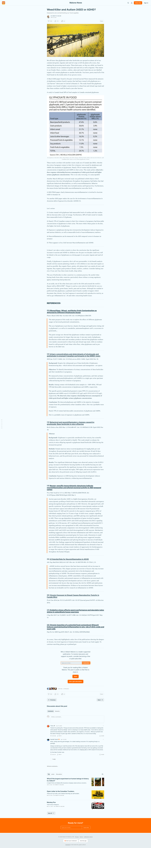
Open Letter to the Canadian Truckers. (61, 791)
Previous (52, 700)
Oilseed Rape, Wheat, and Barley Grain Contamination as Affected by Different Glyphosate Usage (72, 311)
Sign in (146, 3)
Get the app (83, 840)
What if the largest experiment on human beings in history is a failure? (68, 780)
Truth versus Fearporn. (53, 804)
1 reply (54, 759)
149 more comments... (52, 766)
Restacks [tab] (57, 711)
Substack (67, 844)
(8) (48, 625)
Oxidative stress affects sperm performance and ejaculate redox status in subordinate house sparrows (75, 611)
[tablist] (53, 711)
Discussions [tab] (59, 774)
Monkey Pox (51, 802)
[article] (75, 782)
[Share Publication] (131, 2)
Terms (81, 837)
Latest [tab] (52, 774)
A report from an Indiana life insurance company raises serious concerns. (67, 783)
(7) (48, 610)
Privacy (77, 837)
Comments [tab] (50, 711)
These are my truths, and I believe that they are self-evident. (63, 793)
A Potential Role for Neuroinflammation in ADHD (69, 559)
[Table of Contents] (2, 424)
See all (50, 813)
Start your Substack (71, 840)
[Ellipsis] (103, 725)
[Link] (44, 303)
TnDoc (52, 725)
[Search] (128, 2)
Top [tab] (49, 774)
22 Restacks (66, 688)
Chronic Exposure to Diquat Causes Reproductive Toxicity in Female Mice (73, 596)
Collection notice (88, 837)
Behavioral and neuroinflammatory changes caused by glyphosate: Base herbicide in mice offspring (70, 423)
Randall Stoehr (54, 739)
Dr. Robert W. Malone (56, 15)
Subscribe (138, 3)
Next (99, 700)
